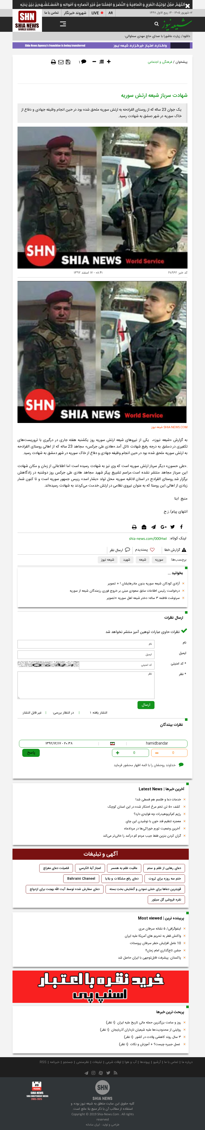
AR (110, 13)
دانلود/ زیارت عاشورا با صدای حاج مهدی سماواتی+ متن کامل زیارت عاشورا (141, 36)
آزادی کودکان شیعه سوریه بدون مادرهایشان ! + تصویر (144, 583)
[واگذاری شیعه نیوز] (102, 44)
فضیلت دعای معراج (56, 868)
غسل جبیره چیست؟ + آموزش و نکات (150, 1044)
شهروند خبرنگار (75, 13)
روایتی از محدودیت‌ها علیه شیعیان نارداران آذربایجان (140, 1030)
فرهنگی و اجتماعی (160, 62)
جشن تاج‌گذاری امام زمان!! (162, 950)
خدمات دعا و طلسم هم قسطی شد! (158, 799)
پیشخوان (182, 62)
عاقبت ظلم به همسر (124, 868)
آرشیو (157, 1062)
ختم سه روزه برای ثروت (164, 878)
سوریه (159, 560)
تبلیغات (97, 1062)
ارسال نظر (117, 550)
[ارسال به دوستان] (61, 62)
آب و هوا (130, 1062)
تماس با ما (51, 13)
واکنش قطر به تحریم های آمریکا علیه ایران (153, 936)
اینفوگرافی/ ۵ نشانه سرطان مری (160, 929)
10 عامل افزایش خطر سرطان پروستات (155, 943)
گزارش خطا (172, 550)
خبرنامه (55, 1062)
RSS (43, 1062)
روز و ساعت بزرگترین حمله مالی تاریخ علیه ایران (143, 1022)
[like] (147, 550)
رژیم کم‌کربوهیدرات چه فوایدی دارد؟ (157, 814)
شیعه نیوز (107, 560)
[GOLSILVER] (100, 987)
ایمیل (182, 653)
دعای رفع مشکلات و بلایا (121, 878)
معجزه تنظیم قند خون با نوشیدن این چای (153, 821)
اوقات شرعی (113, 1062)
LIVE (95, 13)
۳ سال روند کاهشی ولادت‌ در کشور (152, 1037)
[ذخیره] (68, 62)
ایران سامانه (93, 1124)
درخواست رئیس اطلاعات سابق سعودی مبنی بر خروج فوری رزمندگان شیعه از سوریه (125, 591)
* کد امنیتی (178, 663)
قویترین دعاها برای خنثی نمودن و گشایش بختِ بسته (145, 889)
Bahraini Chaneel (81, 878)
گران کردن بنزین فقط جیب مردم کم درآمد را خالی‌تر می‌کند (142, 836)
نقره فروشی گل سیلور (166, 899)
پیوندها (145, 1062)
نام (184, 642)
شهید (126, 560)
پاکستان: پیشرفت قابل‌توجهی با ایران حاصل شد (149, 958)
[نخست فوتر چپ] (37, 1090)
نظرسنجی (82, 1062)
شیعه (142, 560)
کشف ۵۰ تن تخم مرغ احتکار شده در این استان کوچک (144, 807)
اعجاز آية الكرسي (90, 868)
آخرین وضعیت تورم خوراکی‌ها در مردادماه (152, 828)
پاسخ (31, 753)
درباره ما (187, 1062)
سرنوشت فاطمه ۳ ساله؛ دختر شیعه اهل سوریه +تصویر (143, 598)
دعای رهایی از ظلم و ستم (164, 868)
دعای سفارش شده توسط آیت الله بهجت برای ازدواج (65, 889)
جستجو (68, 1062)
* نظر (182, 674)
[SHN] (27, 20)
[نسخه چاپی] (53, 62)
